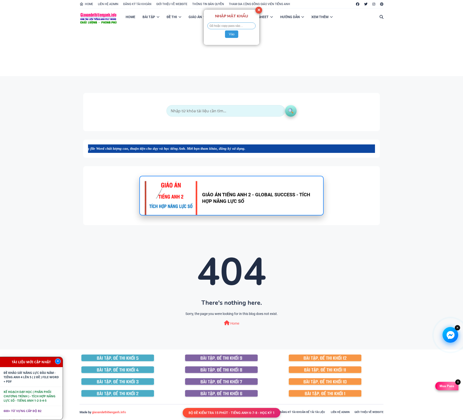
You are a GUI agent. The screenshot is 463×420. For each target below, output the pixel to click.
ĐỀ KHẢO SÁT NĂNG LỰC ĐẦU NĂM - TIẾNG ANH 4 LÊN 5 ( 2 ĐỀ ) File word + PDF (31, 370)
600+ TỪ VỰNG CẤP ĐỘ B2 (22, 404)
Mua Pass (446, 386)
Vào (231, 34)
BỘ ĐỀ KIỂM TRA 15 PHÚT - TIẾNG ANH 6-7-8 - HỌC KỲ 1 (232, 413)
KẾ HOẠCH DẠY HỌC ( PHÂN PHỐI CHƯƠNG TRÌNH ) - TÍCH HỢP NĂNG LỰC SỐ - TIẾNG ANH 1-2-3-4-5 (29, 389)
